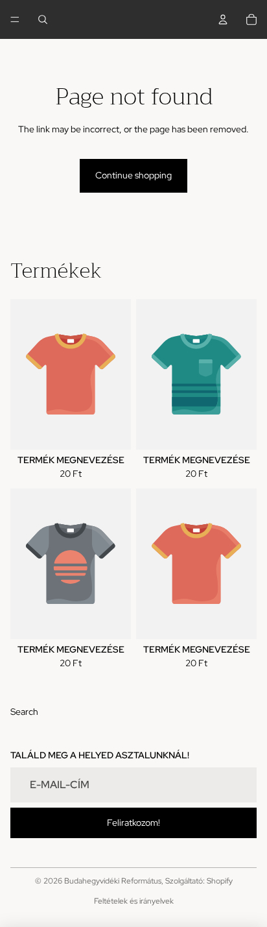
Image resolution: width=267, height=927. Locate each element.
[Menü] (15, 19)
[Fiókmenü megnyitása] (223, 19)
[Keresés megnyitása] (43, 19)
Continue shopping (133, 175)
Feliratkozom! (133, 822)
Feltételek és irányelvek (134, 901)
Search (24, 711)
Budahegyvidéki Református (112, 881)
